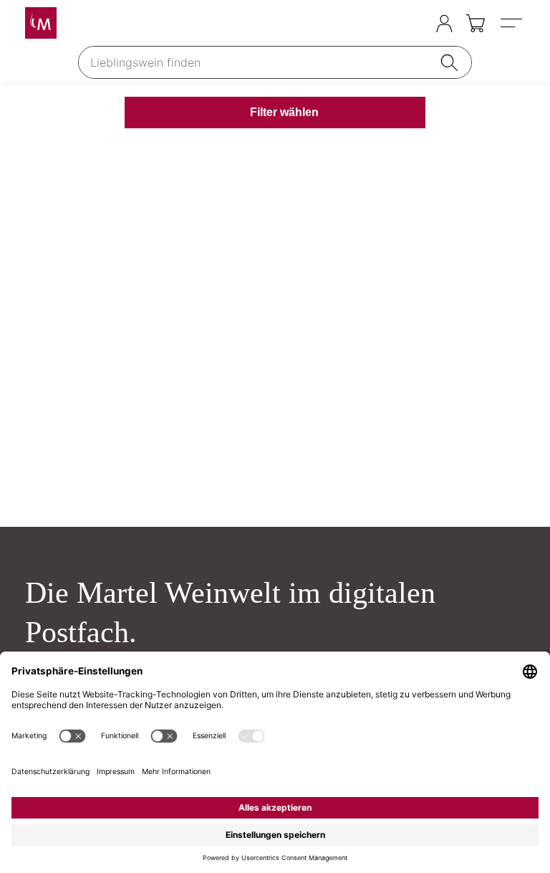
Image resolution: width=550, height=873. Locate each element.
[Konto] (444, 23)
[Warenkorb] (477, 23)
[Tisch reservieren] (415, 24)
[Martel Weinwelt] (41, 23)
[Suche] (452, 62)
